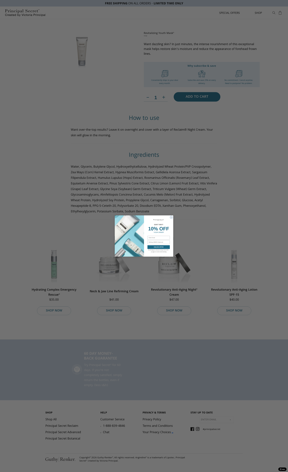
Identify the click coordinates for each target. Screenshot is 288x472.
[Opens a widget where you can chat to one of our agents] (282, 469)
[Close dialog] (171, 217)
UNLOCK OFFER (159, 247)
